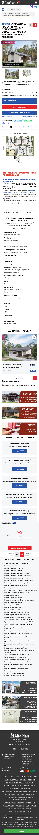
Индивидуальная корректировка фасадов (14, 791)
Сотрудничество (19, 808)
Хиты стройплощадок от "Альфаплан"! (16, 563)
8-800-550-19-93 (27, 756)
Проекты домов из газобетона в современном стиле (19, 644)
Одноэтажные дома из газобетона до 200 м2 (18, 624)
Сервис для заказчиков (19, 437)
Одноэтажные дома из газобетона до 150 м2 (18, 622)
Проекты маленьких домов (12, 607)
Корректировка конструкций (12, 785)
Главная (5, 776)
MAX (7, 123)
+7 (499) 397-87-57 (27, 765)
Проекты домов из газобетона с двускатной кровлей (18, 636)
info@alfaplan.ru (9, 767)
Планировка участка (29, 785)
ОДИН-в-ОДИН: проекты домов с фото (16, 593)
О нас (27, 805)
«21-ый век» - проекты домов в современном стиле (20, 590)
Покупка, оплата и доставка (29, 776)
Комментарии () (23, 84)
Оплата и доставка (10, 81)
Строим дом (30, 794)
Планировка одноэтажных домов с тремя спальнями (17, 627)
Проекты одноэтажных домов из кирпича (17, 575)
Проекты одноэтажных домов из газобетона (18, 580)
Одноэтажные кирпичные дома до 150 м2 (17, 657)
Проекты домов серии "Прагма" (14, 676)
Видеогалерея (20, 805)
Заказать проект (20, 107)
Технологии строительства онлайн (14, 802)
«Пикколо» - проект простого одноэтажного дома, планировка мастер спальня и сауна (14, 365)
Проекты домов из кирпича (13, 566)
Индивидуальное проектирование (19, 788)
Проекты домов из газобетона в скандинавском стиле (19, 640)
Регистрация (24, 748)
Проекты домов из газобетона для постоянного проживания (19, 651)
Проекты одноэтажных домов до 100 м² (17, 573)
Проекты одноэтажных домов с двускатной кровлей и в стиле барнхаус (18, 665)
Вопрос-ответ (8, 84)
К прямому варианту (12, 64)
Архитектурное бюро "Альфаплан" (19, 740)
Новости (10, 808)
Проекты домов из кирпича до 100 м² (16, 578)
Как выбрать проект (12, 782)
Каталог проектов (14, 776)
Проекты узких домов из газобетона (15, 648)
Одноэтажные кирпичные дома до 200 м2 (17, 659)
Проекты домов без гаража (12, 588)
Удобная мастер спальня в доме (14, 673)
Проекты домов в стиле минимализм (16, 668)
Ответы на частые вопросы (27, 779)
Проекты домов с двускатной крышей (16, 585)
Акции (29, 811)
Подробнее (11, 356)
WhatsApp (29, 120)
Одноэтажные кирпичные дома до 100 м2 (17, 654)
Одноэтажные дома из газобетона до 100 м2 (18, 619)
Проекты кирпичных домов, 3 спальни (16, 614)
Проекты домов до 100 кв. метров (15, 605)
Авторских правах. (19, 819)
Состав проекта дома (27, 81)
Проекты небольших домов (13, 597)
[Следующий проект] (22, 554)
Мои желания (21, 794)
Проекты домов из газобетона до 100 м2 (17, 583)
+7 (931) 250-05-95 (27, 758)
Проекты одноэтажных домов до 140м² (17, 662)
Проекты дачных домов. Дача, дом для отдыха (19, 600)
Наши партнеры (30, 802)
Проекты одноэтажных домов (13, 570)
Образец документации (11, 779)
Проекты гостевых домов (12, 595)
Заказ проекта (32, 791)
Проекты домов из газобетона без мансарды (18, 633)
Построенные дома (8, 805)
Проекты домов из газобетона (13, 568)
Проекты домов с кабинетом (13, 602)
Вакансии (28, 808)
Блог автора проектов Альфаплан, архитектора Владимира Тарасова (19, 798)
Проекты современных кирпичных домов (17, 617)
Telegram (19, 120)
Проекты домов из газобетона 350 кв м (16, 612)
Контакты (33, 805)
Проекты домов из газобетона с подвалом (17, 631)
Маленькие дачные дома (12, 610)
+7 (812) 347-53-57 (27, 761)
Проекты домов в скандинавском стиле (16, 671)
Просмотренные (10, 794)
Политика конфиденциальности (17, 811)
